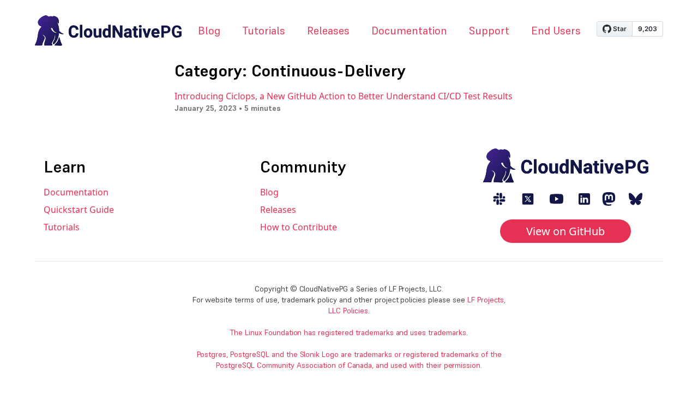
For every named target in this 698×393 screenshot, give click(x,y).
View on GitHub (565, 231)
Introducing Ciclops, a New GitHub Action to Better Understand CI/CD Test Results (343, 96)
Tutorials (263, 30)
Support (489, 30)
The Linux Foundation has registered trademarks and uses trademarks (348, 332)
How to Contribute (298, 227)
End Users (556, 30)
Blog (209, 30)
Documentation (409, 30)
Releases (328, 30)
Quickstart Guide (79, 210)
